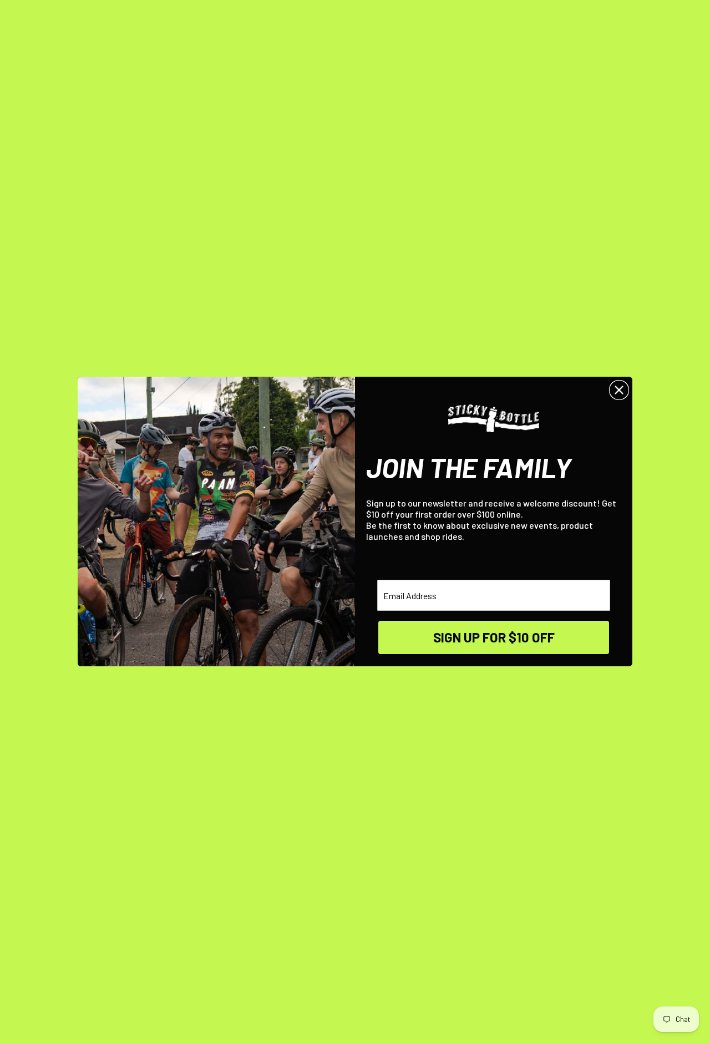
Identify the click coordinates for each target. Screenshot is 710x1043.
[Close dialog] (619, 390)
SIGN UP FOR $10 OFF (494, 637)
